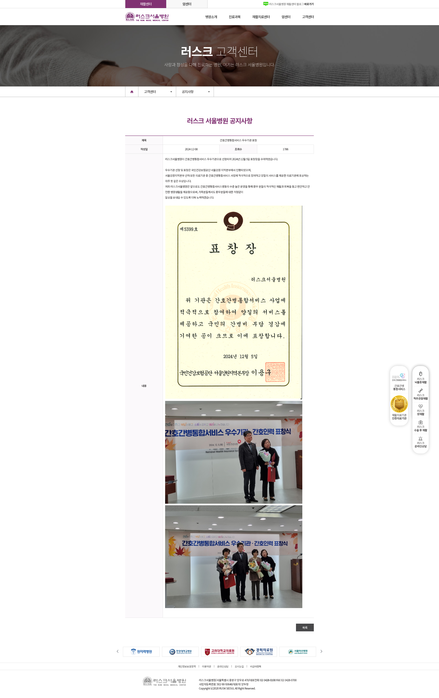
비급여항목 (255, 666)
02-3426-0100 (268, 680)
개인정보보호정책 (187, 666)
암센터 (186, 3)
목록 (304, 627)
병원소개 (211, 16)
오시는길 (239, 666)
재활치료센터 (261, 16)
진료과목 (234, 16)
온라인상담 (222, 666)
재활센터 (146, 3)
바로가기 (291, 4)
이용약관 (206, 666)
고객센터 (308, 16)
